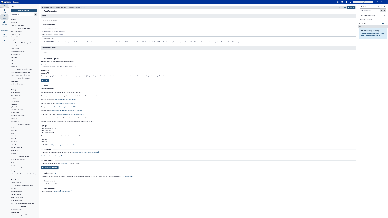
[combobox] (199, 20)
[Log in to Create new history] (378, 6)
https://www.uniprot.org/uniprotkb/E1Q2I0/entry (67, 110)
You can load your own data (370, 33)
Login (377, 2)
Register (383, 2)
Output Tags (45, 70)
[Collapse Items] (363, 26)
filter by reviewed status (50, 35)
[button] (4, 5)
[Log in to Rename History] (384, 16)
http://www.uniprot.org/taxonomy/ (66, 103)
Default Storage (366, 19)
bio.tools (56, 191)
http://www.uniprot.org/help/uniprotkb (63, 145)
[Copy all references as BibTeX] (55, 173)
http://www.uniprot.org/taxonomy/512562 (63, 107)
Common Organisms (48, 24)
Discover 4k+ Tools (23, 10)
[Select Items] (360, 26)
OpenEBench (66, 191)
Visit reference (126, 176)
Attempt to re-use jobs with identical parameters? (57, 62)
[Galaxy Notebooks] (364, 23)
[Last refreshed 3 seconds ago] (386, 23)
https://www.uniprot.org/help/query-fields (71, 114)
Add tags (44, 73)
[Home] (6, 2)
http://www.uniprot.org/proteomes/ (65, 99)
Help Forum (65, 163)
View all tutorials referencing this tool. (85, 152)
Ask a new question (50, 168)
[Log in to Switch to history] (381, 6)
